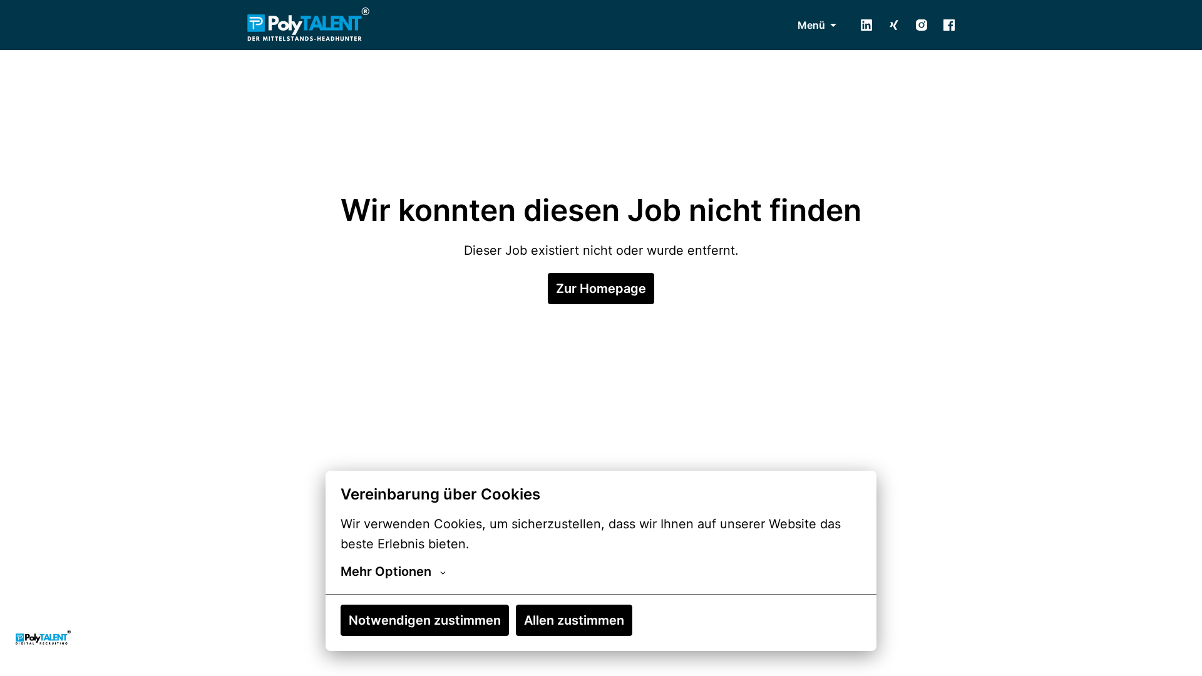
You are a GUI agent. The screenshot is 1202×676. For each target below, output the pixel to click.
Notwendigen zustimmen (425, 620)
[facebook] (949, 25)
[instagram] (921, 25)
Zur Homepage (601, 288)
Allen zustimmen (574, 620)
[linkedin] (866, 25)
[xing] (894, 25)
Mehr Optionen (386, 571)
